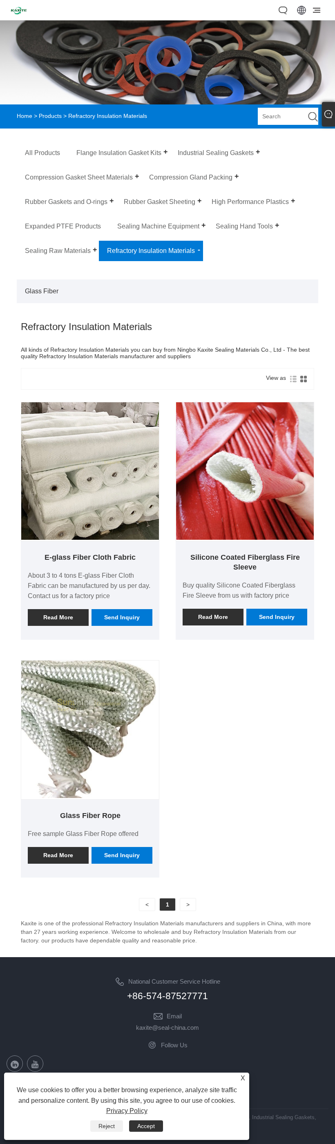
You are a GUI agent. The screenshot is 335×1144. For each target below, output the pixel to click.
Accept (146, 1126)
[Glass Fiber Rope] (90, 796)
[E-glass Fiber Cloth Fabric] (90, 537)
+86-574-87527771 (167, 996)
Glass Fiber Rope (90, 815)
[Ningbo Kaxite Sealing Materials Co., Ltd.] (19, 15)
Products (50, 116)
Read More (58, 617)
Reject (106, 1126)
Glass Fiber (41, 291)
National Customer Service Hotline (174, 981)
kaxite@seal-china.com (167, 1027)
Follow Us (174, 1045)
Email (174, 1016)
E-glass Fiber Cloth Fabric (90, 557)
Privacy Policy (126, 1110)
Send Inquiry (122, 617)
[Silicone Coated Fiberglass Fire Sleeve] (245, 537)
